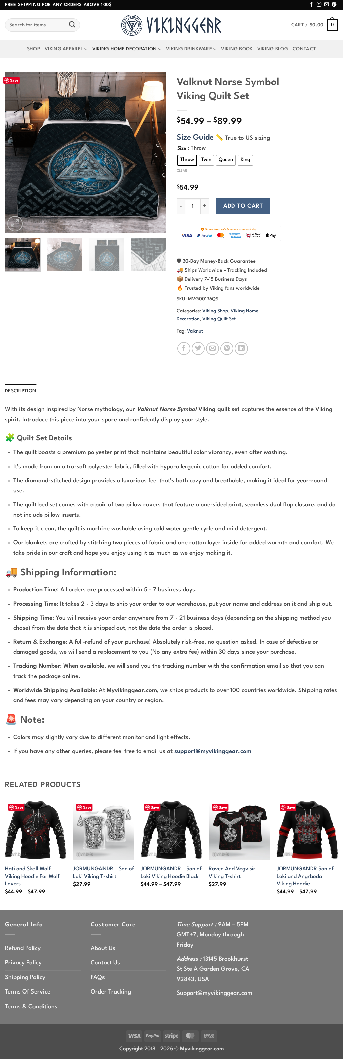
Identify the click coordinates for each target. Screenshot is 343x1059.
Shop (33, 49)
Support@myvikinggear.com (214, 993)
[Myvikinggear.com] (171, 25)
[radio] (187, 160)
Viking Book (236, 49)
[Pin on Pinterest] (226, 348)
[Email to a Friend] (212, 348)
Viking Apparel (64, 49)
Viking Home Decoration (124, 49)
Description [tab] (20, 391)
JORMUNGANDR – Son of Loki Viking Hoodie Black (171, 872)
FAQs (98, 977)
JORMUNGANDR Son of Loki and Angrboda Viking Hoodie (305, 876)
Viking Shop (215, 311)
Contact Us (105, 963)
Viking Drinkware (189, 49)
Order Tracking (111, 992)
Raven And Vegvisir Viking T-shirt (232, 872)
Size (181, 148)
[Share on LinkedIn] (241, 348)
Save (14, 80)
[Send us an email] (326, 4)
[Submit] (72, 25)
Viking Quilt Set (219, 319)
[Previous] (17, 152)
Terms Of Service (27, 992)
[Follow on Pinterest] (334, 4)
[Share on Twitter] (198, 348)
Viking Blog (272, 49)
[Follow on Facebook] (311, 4)
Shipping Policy (25, 977)
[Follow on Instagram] (319, 4)
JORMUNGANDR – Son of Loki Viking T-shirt (103, 872)
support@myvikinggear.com (212, 751)
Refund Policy (23, 948)
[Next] (155, 152)
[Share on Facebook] (183, 348)
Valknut (195, 331)
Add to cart (243, 206)
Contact (304, 49)
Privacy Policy (23, 963)
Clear (182, 170)
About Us (103, 948)
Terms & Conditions (31, 1007)
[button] (314, 25)
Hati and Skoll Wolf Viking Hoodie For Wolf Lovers (32, 876)
